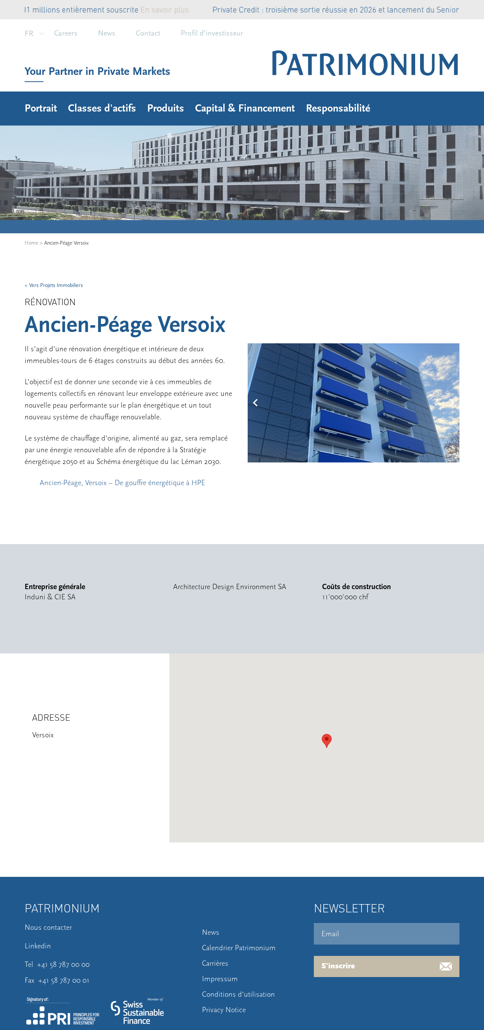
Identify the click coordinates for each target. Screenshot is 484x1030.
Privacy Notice (224, 1010)
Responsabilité (338, 108)
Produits (165, 108)
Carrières (215, 963)
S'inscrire (338, 966)
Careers (66, 33)
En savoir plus (54, 9)
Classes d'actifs (102, 108)
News (106, 33)
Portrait (41, 108)
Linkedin (38, 946)
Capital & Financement (245, 108)
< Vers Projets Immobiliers (54, 285)
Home (31, 243)
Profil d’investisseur (212, 33)
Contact (148, 33)
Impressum (220, 979)
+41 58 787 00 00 (63, 964)
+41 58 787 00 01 (64, 980)
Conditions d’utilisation (238, 994)
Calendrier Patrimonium (239, 948)
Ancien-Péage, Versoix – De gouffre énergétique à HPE (122, 483)
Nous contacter (48, 927)
